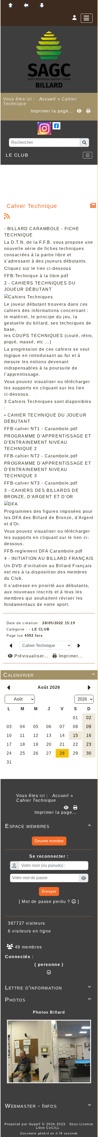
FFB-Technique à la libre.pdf (36, 276)
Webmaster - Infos (48, 1105)
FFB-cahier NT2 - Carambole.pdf (41, 456)
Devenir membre (49, 841)
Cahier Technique (32, 206)
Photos (48, 999)
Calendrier (49, 675)
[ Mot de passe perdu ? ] (49, 901)
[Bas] (41, 5)
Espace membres (48, 826)
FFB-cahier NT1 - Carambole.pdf (41, 429)
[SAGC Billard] (49, 59)
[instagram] (44, 128)
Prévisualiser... (31, 656)
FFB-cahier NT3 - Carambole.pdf (41, 483)
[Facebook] (56, 125)
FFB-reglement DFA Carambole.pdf (43, 551)
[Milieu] (26, 5)
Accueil (47, 99)
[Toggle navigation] (87, 155)
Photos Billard (49, 1012)
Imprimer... (69, 656)
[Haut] (10, 5)
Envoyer (49, 891)
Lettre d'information (48, 987)
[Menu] (87, 18)
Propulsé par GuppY (23, 1124)
